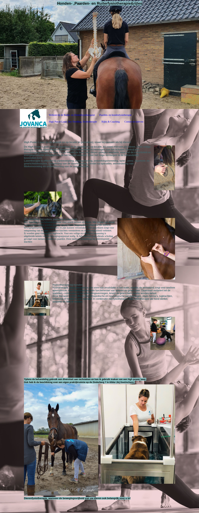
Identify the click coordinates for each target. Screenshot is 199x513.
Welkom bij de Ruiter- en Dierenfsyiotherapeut (72, 115)
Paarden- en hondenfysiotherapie (115, 115)
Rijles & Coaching (111, 121)
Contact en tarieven (133, 121)
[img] (99, 54)
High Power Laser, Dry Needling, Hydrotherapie (73, 121)
